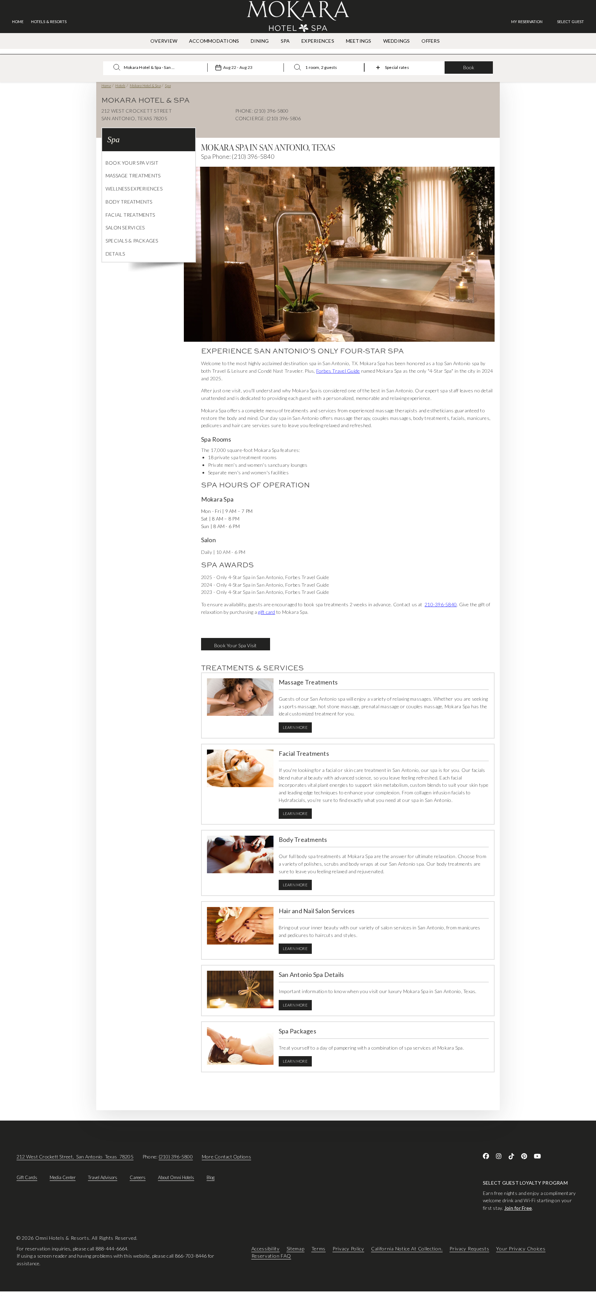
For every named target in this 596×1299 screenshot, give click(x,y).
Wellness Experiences (134, 189)
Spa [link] (285, 41)
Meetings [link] (358, 41)
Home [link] (17, 21)
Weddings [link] (396, 41)
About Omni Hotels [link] (176, 1177)
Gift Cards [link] (27, 1177)
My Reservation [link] (527, 21)
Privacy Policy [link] (348, 1248)
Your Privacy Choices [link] (520, 1248)
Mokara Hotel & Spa (145, 85)
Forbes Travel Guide (338, 371)
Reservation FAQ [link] (271, 1256)
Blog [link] (211, 1177)
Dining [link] (260, 41)
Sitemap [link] (296, 1248)
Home (106, 85)
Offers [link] (430, 41)
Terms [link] (318, 1248)
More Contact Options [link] (226, 1156)
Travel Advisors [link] (102, 1177)
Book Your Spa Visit (132, 163)
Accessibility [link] (265, 1248)
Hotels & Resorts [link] (49, 21)
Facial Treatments (130, 215)
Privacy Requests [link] (469, 1248)
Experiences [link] (317, 41)
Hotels (120, 85)
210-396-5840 (441, 604)
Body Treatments (129, 202)
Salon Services (125, 227)
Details (115, 254)
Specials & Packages (132, 241)
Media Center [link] (63, 1177)
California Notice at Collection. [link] (407, 1248)
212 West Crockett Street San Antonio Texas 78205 (75, 1156)
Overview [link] (163, 41)
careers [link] (138, 1177)
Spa (168, 85)
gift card (266, 612)
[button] (570, 21)
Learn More (295, 727)
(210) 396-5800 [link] (176, 1156)
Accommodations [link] (214, 41)
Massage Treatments (133, 175)
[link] (530, 21)
